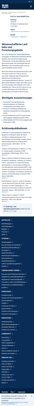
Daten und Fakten (7, 366)
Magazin (4, 229)
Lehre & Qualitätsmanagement (11, 264)
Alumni (4, 348)
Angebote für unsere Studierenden (12, 279)
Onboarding (5, 337)
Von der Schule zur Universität (11, 245)
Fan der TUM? (6, 377)
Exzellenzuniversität (8, 361)
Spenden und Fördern (8, 353)
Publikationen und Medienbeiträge (12, 285)
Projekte (4, 303)
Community (6, 334)
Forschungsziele (7, 300)
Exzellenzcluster (7, 295)
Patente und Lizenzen (8, 330)
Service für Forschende (9, 314)
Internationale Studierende (10, 255)
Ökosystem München (8, 327)
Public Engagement (8, 343)
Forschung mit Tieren (8, 306)
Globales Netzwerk (7, 345)
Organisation (6, 369)
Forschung (6, 291)
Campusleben (6, 340)
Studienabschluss (7, 253)
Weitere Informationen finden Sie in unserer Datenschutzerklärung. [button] (14, 403)
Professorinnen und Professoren (16, 12)
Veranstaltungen (7, 226)
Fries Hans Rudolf (6, 13)
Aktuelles (6, 220)
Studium (5, 238)
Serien (4, 234)
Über (12, 392)
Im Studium (5, 250)
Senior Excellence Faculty (10, 351)
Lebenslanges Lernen (11, 270)
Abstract (4, 145)
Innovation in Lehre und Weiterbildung (13, 282)
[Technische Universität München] (5, 6)
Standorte (5, 372)
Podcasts (5, 232)
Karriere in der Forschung (9, 311)
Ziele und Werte (6, 364)
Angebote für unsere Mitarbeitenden (13, 277)
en (31, 1)
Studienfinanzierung (8, 261)
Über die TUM (7, 357)
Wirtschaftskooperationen (10, 324)
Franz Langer (12, 211)
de (29, 1)
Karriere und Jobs (7, 375)
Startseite (4, 12)
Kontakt (4, 266)
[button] (32, 396)
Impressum (21, 392)
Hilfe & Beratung (7, 258)
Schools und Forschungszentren (12, 298)
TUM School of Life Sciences (19, 31)
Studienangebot (7, 242)
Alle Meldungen (6, 224)
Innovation (6, 318)
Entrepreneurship (7, 322)
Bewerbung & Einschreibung (10, 247)
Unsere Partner (6, 308)
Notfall (4, 383)
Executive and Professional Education (13, 274)
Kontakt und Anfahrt (8, 380)
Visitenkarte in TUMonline (18, 37)
